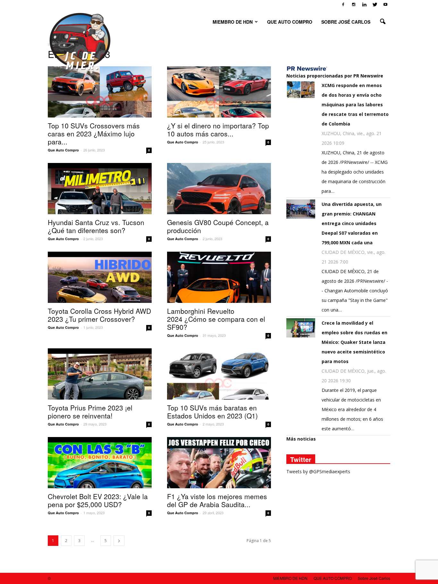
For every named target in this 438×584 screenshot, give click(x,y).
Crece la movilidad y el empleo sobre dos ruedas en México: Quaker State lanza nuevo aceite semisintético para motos (354, 342)
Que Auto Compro (63, 150)
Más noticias (301, 439)
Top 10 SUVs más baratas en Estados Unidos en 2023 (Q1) (212, 411)
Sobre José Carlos (345, 22)
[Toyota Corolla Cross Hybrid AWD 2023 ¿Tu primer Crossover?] (100, 277)
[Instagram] (353, 4)
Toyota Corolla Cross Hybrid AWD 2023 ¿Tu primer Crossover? (99, 315)
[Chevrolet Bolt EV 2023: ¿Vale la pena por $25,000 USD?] (100, 462)
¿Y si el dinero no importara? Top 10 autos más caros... (218, 129)
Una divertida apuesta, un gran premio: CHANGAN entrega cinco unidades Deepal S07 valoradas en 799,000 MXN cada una (352, 223)
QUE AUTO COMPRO (289, 22)
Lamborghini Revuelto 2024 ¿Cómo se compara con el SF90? (216, 319)
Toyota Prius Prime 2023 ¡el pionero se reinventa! (90, 411)
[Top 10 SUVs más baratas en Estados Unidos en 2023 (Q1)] (219, 374)
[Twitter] (375, 4)
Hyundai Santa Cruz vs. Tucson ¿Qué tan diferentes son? (96, 226)
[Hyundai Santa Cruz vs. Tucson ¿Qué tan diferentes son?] (100, 188)
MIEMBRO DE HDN (233, 22)
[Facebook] (343, 4)
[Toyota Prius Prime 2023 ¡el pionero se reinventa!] (100, 374)
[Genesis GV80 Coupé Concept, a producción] (219, 188)
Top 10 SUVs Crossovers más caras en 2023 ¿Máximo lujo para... (94, 133)
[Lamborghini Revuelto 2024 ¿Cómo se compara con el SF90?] (219, 277)
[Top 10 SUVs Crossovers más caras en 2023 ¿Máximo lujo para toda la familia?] (100, 92)
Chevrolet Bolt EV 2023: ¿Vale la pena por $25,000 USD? (98, 500)
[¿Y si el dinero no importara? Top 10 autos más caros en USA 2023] (219, 92)
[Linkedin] (364, 4)
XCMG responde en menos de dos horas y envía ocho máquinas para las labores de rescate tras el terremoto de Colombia (355, 104)
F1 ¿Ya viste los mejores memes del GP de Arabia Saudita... (217, 500)
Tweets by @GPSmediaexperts (318, 471)
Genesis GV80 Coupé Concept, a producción (218, 226)
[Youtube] (385, 4)
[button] (382, 21)
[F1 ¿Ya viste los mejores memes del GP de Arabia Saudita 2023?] (219, 462)
